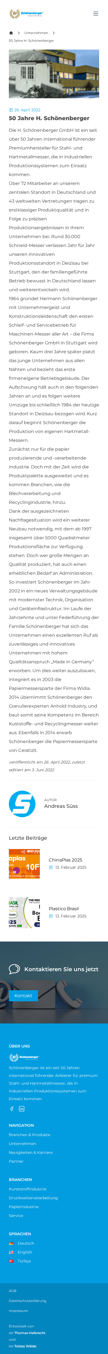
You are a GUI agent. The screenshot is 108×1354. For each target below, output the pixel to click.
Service (16, 1215)
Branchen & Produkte (29, 1134)
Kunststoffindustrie (27, 1189)
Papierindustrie (23, 1206)
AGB (12, 1291)
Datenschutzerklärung (27, 1301)
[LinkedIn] (21, 1108)
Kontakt (23, 995)
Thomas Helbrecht (29, 1333)
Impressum (18, 1311)
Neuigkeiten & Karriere (31, 1152)
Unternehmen (36, 33)
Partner (16, 1161)
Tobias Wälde (25, 1346)
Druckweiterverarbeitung (33, 1197)
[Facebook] (11, 1108)
